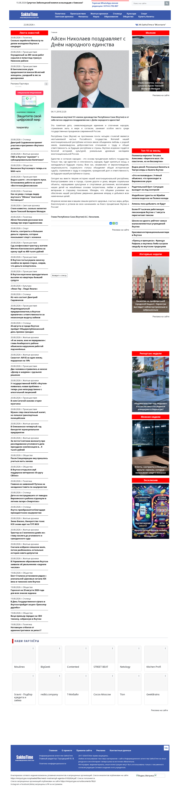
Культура (131, 13)
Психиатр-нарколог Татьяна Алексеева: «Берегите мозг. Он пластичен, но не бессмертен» (147, 158)
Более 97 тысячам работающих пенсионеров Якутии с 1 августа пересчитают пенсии (148, 212)
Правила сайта (84, 750)
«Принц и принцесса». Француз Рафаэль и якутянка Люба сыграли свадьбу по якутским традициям (150, 243)
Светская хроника (64, 16)
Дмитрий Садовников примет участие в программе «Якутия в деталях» (27, 145)
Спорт (144, 13)
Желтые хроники (99, 13)
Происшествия (78, 13)
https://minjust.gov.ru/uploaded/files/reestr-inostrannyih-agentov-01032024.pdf (43, 778)
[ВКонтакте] (110, 223)
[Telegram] (116, 223)
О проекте (67, 750)
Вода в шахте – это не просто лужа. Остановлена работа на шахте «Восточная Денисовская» (29, 182)
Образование (111, 16)
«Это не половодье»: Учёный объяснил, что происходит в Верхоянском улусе (147, 178)
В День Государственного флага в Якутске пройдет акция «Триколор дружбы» (28, 604)
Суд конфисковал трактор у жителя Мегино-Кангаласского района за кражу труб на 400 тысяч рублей (29, 248)
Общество (128, 16)
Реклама (100, 750)
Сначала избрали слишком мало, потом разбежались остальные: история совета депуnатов (28, 550)
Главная (53, 750)
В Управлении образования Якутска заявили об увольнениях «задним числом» (29, 564)
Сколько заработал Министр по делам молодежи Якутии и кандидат (27, 43)
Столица (117, 13)
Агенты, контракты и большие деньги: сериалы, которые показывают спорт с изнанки (27, 234)
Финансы (83, 16)
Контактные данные (120, 750)
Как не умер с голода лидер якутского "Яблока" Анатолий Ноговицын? (26, 197)
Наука (96, 16)
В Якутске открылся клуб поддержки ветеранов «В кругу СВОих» (27, 472)
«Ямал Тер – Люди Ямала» (24, 288)
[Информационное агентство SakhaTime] (29, 14)
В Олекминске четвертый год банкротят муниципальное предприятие (26, 429)
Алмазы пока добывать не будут (149, 203)
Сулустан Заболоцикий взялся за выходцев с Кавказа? (55, 2)
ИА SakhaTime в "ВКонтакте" (152, 24)
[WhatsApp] (113, 223)
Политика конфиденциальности (52, 763)
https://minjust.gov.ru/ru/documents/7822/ (78, 781)
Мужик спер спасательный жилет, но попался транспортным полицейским (28, 415)
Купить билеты (146, 16)
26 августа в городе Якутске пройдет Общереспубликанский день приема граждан (27, 329)
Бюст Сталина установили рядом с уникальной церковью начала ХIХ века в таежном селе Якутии (28, 578)
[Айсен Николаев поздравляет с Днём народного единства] (90, 79)
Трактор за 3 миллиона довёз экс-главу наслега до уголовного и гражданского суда (28, 535)
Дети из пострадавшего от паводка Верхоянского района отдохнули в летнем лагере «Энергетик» (29, 498)
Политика (60, 13)
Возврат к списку (59, 275)
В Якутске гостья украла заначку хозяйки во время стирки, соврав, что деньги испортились (28, 263)
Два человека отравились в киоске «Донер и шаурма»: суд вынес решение (29, 372)
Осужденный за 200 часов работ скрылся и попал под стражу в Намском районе (27, 58)
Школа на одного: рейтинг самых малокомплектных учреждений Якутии (149, 223)
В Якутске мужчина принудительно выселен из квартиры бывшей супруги (29, 277)
